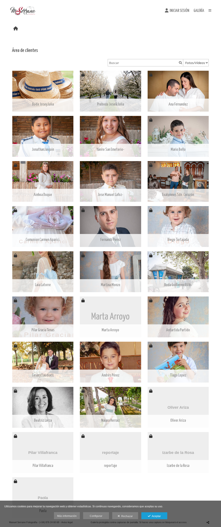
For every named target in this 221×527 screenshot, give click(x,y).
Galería (199, 11)
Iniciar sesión (179, 11)
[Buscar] (180, 62)
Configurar (96, 515)
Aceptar (155, 516)
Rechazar (126, 516)
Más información (67, 515)
